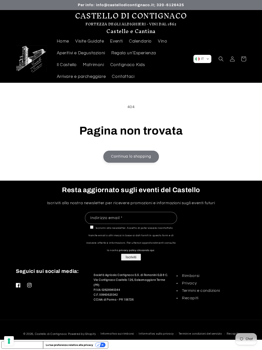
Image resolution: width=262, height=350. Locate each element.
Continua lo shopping (131, 156)
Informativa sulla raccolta (22, 344)
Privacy (189, 283)
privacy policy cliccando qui (136, 250)
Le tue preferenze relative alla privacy (69, 344)
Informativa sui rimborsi (117, 333)
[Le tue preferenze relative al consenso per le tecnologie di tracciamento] (9, 341)
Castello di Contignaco (51, 334)
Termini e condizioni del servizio (200, 333)
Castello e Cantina (131, 31)
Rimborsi (191, 276)
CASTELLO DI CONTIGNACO (131, 15)
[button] (202, 59)
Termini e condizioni (201, 291)
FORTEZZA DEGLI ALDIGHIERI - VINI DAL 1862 (131, 24)
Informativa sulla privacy (156, 333)
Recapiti (190, 298)
